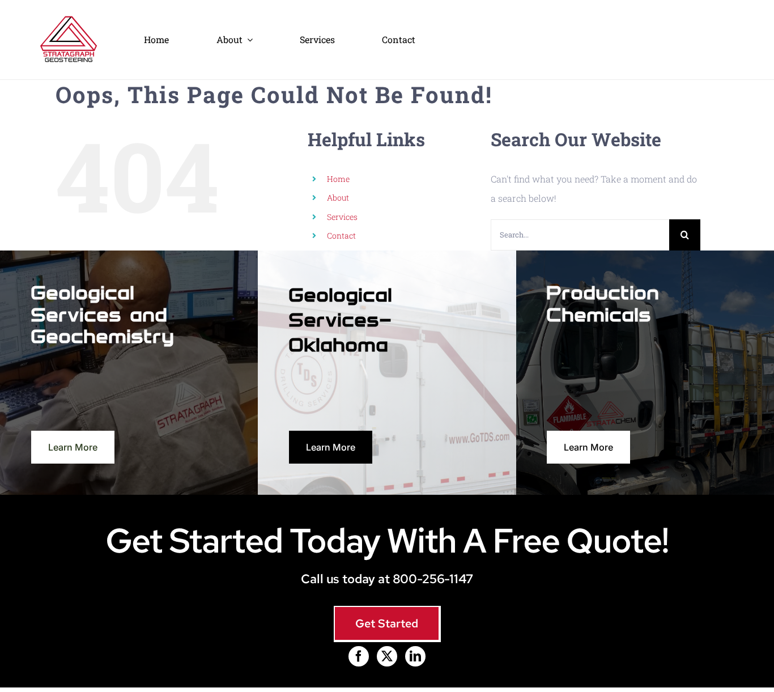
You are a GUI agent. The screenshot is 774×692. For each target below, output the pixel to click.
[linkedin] (415, 656)
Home (338, 178)
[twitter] (387, 656)
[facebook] (358, 656)
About (338, 197)
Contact (341, 235)
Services (342, 216)
